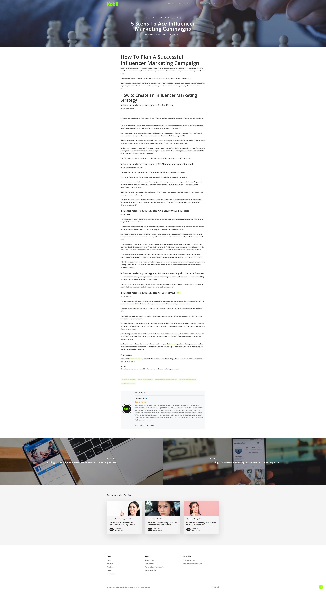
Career (109, 570)
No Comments (174, 34)
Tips (178, 18)
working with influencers (128, 383)
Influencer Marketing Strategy (163, 18)
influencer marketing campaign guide (166, 379)
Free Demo (110, 567)
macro (190, 247)
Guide (148, 18)
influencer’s (173, 344)
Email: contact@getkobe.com (192, 564)
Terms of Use (149, 560)
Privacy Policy (149, 563)
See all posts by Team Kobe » (144, 425)
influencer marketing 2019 (145, 379)
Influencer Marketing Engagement (119, 519)
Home (109, 560)
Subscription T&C (150, 570)
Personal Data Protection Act (154, 567)
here (122, 239)
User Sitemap (111, 574)
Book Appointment (189, 560)
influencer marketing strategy (187, 379)
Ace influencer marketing (128, 379)
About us (110, 563)
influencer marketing (136, 359)
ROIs (178, 292)
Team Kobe (151, 34)
